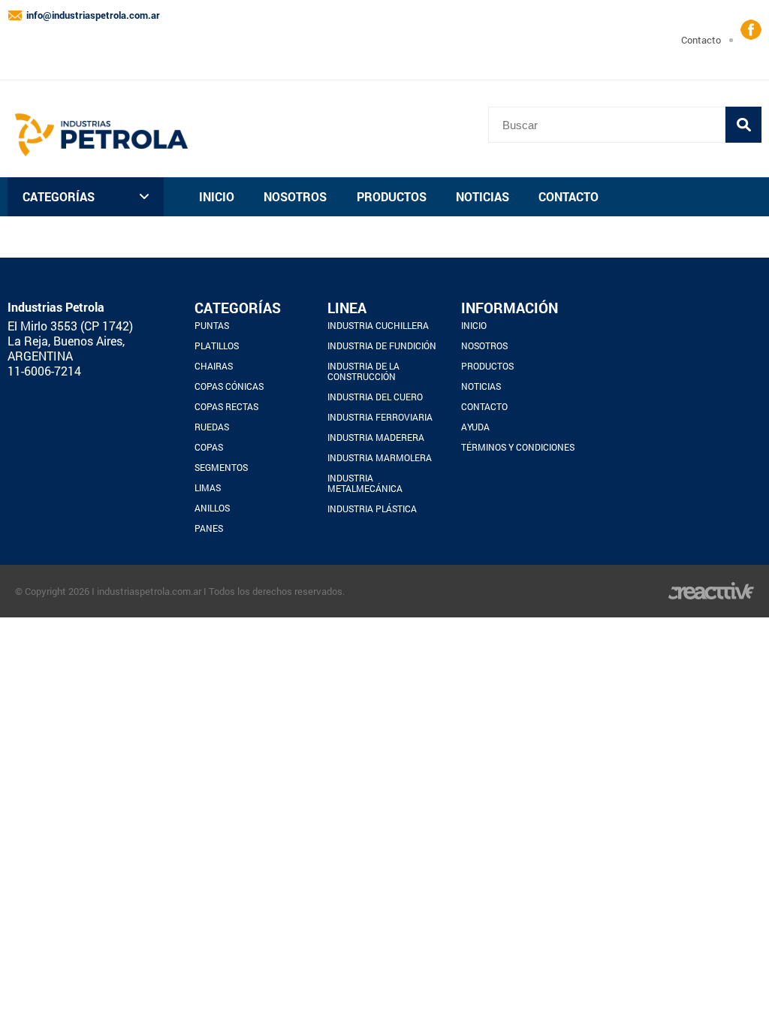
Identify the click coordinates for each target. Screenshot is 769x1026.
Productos (392, 196)
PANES (209, 528)
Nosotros (295, 196)
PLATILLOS (217, 345)
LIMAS (208, 487)
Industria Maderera (375, 437)
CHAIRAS (214, 366)
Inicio (216, 196)
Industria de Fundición (381, 345)
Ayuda (475, 427)
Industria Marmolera (379, 457)
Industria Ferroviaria (380, 417)
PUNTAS (212, 325)
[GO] (743, 125)
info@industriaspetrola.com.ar (93, 15)
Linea (346, 307)
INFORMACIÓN (509, 307)
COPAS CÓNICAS (229, 386)
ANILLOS (212, 508)
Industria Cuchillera (378, 325)
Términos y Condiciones (517, 447)
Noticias (482, 196)
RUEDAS (212, 427)
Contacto (568, 196)
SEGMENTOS (221, 467)
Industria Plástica (372, 508)
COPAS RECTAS (226, 406)
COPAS (209, 447)
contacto (701, 40)
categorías (59, 196)
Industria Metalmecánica (365, 483)
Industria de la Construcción (363, 371)
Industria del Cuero (375, 397)
